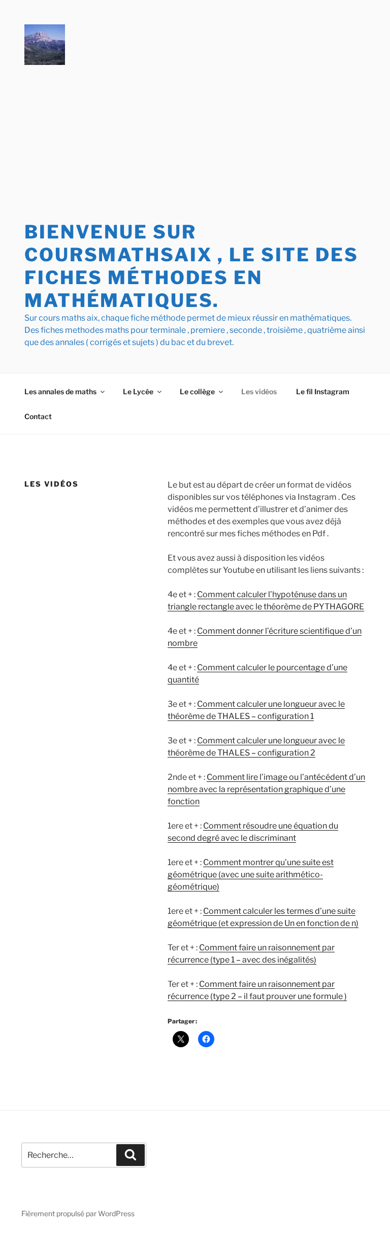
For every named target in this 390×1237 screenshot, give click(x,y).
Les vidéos (259, 391)
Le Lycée (138, 391)
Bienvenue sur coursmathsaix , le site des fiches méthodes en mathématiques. (191, 266)
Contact (38, 416)
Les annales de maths (60, 391)
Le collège (197, 391)
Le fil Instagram (322, 391)
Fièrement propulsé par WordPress (78, 1213)
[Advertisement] (195, 145)
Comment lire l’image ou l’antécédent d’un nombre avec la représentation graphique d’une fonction (266, 789)
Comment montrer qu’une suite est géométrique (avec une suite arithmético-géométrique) (251, 874)
